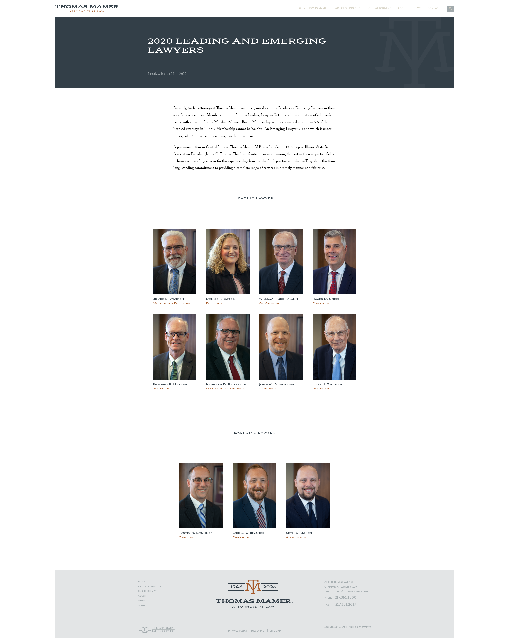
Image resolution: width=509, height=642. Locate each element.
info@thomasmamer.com (352, 591)
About (402, 8)
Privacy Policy (237, 630)
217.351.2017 (345, 604)
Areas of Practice (348, 8)
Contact (434, 8)
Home (141, 581)
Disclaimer (258, 630)
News (417, 8)
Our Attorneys (379, 8)
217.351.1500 (345, 597)
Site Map (275, 630)
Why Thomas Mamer (314, 8)
